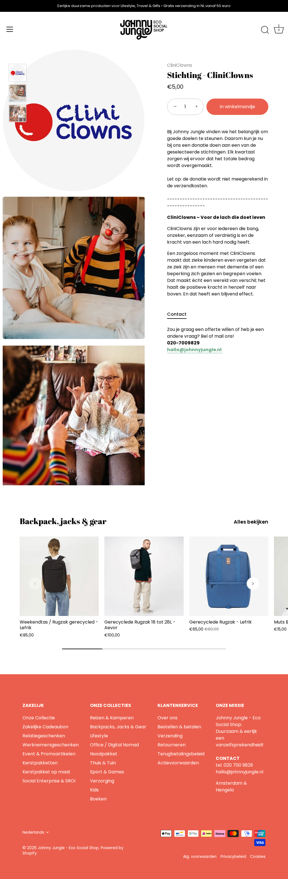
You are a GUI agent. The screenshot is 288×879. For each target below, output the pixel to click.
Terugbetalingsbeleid (181, 754)
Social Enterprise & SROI (48, 781)
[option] (17, 74)
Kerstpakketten (40, 763)
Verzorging (102, 781)
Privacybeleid (233, 856)
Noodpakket (103, 754)
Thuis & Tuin (103, 763)
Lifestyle (99, 736)
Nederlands (33, 832)
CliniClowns (179, 65)
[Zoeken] (265, 30)
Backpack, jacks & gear (63, 521)
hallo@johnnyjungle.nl (239, 772)
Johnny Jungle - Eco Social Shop (68, 848)
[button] (35, 583)
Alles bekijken (251, 522)
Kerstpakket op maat (46, 772)
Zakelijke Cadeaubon (45, 727)
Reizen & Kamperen (112, 718)
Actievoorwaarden (178, 763)
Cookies (258, 856)
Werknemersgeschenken (50, 745)
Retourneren (172, 745)
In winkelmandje (237, 106)
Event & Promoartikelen (48, 754)
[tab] (179, 314)
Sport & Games (107, 772)
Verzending (170, 736)
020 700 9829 (238, 765)
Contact (176, 314)
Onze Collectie (38, 718)
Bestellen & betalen (179, 727)
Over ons (167, 718)
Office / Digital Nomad (114, 745)
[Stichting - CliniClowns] (17, 73)
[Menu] (10, 29)
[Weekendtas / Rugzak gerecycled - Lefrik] (59, 576)
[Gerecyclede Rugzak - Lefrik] (228, 576)
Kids (94, 790)
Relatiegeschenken (43, 736)
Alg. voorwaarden (200, 856)
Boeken (98, 799)
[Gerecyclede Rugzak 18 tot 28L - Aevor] (143, 576)
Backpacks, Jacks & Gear (118, 727)
